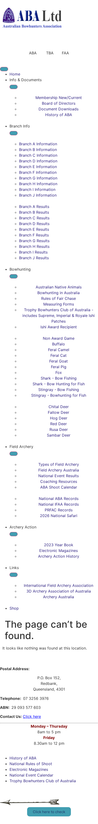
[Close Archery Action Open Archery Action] (14, 534)
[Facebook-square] (19, 43)
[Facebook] (6, 43)
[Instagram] (32, 43)
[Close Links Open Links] (14, 575)
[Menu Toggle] (4, 69)
